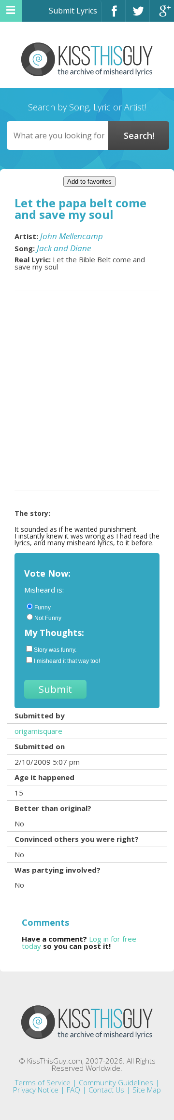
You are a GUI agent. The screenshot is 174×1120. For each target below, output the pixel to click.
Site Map (146, 1089)
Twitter (137, 15)
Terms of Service (43, 1082)
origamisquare (38, 731)
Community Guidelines (116, 1082)
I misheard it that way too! (67, 661)
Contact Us (106, 1089)
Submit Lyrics (73, 10)
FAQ (73, 1089)
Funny (42, 607)
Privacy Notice (35, 1089)
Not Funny (47, 618)
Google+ (162, 15)
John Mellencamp (71, 236)
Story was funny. (55, 650)
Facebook (113, 15)
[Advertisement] (87, 390)
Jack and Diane (64, 248)
